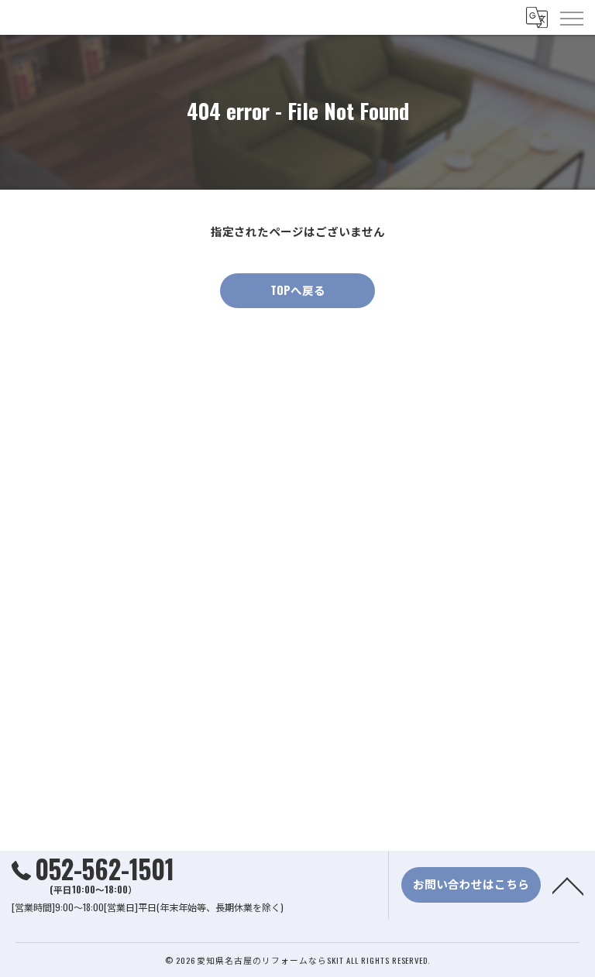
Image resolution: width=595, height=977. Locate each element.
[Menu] (571, 17)
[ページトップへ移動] (567, 884)
